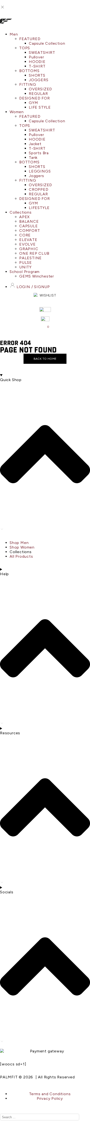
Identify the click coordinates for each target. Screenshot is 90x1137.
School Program (25, 271)
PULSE (25, 262)
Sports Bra (39, 153)
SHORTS (37, 75)
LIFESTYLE (39, 207)
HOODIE (37, 61)
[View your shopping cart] (45, 328)
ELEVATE (28, 239)
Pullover (36, 57)
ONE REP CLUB (34, 253)
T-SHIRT (37, 66)
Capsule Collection (47, 43)
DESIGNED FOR (34, 98)
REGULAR (38, 93)
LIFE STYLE (40, 107)
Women (17, 112)
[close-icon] (2, 8)
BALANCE (29, 221)
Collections (21, 212)
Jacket (35, 144)
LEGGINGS (40, 171)
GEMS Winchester (36, 276)
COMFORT (29, 230)
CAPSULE (28, 226)
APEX (24, 217)
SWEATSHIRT (42, 52)
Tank (33, 157)
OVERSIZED (40, 89)
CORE (25, 235)
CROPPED (38, 189)
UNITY (25, 267)
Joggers (36, 175)
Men (14, 34)
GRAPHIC (28, 249)
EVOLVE (27, 244)
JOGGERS (38, 80)
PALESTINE (30, 258)
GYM (33, 102)
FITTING (27, 84)
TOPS (24, 48)
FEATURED (29, 39)
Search (70, 1117)
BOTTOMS (29, 70)
